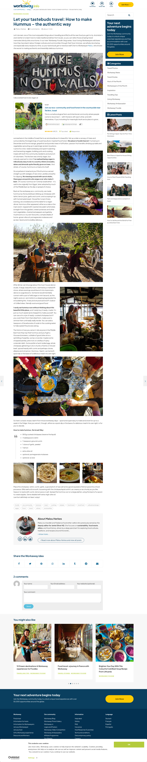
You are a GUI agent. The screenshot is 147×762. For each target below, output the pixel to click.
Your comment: (30, 592)
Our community (19, 9)
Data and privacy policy (83, 735)
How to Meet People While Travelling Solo (119, 178)
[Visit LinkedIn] (25, 539)
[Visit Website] (30, 539)
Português (109, 727)
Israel (46, 505)
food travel (71, 505)
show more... (44, 534)
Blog (29, 9)
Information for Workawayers (23, 724)
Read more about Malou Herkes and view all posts (61, 540)
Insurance (78, 727)
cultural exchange (93, 505)
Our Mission (48, 738)
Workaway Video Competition (54, 730)
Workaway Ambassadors (53, 733)
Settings (31, 758)
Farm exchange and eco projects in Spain (118, 200)
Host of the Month (114, 81)
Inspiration (111, 90)
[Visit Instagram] (20, 539)
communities (48, 508)
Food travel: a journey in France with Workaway (73, 667)
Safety (77, 721)
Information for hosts (20, 721)
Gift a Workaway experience (23, 733)
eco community (27, 505)
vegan (17, 508)
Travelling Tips (112, 95)
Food (24, 508)
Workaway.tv (48, 724)
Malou (90, 46)
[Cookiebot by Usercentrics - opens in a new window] (14, 757)
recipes (62, 505)
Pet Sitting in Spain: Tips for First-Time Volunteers (119, 135)
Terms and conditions (82, 733)
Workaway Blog (49, 718)
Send (28, 606)
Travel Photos (112, 68)
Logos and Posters (50, 727)
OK (129, 744)
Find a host (17, 718)
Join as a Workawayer (20, 727)
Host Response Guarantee (84, 730)
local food (81, 505)
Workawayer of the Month (117, 86)
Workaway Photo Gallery (53, 721)
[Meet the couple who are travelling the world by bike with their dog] (2, 381)
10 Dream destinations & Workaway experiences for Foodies (32, 667)
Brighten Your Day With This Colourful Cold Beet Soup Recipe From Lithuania (113, 669)
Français (108, 721)
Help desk (78, 718)
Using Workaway (113, 99)
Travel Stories (112, 77)
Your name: (28, 584)
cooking (53, 505)
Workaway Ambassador (116, 103)
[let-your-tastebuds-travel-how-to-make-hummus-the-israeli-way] (23, 473)
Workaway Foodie (21, 14)
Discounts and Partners (21, 735)
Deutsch (108, 718)
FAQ (76, 724)
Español (108, 724)
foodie (17, 505)
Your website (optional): (86, 584)
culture (38, 508)
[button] (28, 128)
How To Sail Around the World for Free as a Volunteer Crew (119, 222)
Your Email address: (57, 584)
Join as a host (17, 730)
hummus (38, 505)
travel (31, 508)
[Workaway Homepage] (26, 4)
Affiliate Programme (51, 735)
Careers (78, 738)
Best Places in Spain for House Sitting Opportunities (119, 157)
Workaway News (113, 72)
